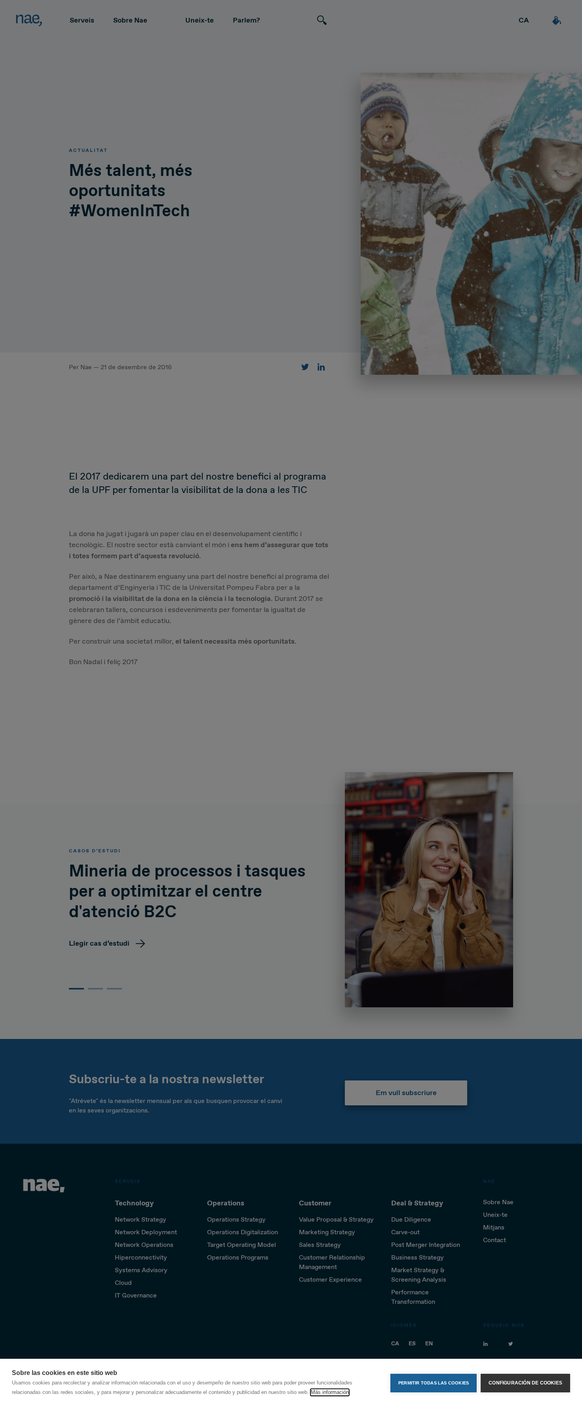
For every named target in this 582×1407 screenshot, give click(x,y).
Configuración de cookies (525, 1383)
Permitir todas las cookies (433, 1383)
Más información (330, 1392)
